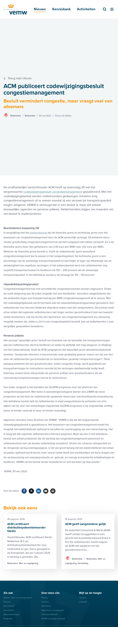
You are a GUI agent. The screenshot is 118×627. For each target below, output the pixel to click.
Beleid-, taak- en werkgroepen (18, 597)
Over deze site (50, 593)
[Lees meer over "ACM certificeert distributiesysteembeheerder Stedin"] (30, 541)
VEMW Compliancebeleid (53, 618)
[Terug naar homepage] (15, 9)
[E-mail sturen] (45, 491)
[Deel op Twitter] (31, 491)
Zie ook (8, 593)
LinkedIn (83, 602)
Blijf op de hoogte (90, 593)
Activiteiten (86, 9)
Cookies (45, 602)
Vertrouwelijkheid (49, 614)
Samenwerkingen (12, 614)
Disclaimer (46, 606)
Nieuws (40, 9)
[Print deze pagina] (52, 491)
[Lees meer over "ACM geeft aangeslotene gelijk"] (87, 541)
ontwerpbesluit (38, 232)
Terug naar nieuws (20, 78)
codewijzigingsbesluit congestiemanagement (52, 192)
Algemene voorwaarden (52, 610)
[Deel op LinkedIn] (38, 491)
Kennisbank (61, 9)
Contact (82, 597)
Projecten (8, 618)
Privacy (44, 597)
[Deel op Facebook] (24, 491)
